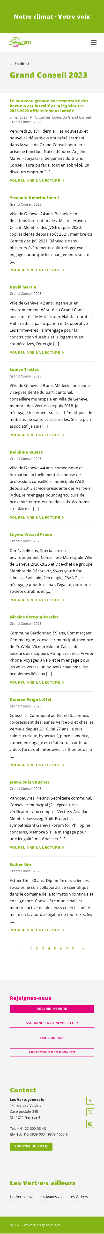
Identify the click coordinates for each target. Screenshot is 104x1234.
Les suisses (22, 1196)
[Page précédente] (21, 949)
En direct (22, 63)
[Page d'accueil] (19, 42)
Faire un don (52, 1038)
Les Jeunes (52, 1196)
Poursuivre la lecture (35, 181)
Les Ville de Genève (81, 1196)
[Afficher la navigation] (94, 42)
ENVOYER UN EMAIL (31, 1146)
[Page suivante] (83, 949)
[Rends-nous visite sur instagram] (90, 1124)
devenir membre (52, 1008)
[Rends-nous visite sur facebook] (90, 1101)
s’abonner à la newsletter (52, 1023)
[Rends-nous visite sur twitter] (90, 1112)
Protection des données (52, 1052)
